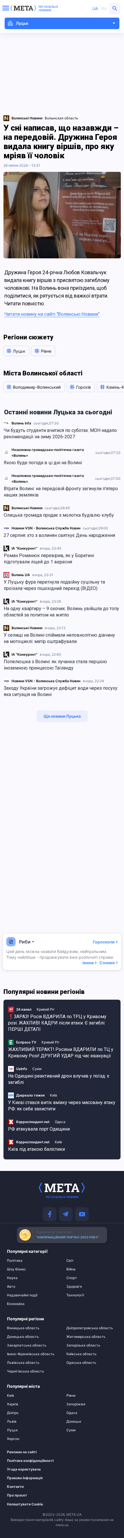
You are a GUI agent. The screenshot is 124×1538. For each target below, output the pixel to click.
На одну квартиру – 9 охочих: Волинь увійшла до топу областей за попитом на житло (61, 612)
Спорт (71, 1278)
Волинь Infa (21, 423)
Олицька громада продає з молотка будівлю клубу (59, 515)
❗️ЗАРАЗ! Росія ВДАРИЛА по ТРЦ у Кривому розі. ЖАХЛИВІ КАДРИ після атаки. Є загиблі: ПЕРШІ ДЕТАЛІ (57, 1023)
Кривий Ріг (46, 1009)
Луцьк (12, 1430)
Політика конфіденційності (29, 1461)
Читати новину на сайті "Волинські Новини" (51, 314)
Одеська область (81, 1363)
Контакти (15, 1487)
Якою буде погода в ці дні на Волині (43, 462)
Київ (53, 1095)
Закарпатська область (26, 1345)
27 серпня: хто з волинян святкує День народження (59, 535)
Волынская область (61, 118)
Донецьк (73, 1421)
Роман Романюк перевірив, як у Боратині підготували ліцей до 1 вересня (49, 559)
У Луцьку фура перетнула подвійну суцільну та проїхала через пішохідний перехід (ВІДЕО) (54, 585)
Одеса (60, 1122)
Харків (12, 1404)
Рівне (71, 1396)
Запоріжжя (75, 1404)
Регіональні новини (48, 8)
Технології (75, 1295)
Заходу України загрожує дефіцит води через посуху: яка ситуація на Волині (61, 691)
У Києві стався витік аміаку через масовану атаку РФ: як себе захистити (61, 1106)
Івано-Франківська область (31, 1354)
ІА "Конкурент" (24, 548)
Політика (14, 1261)
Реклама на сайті (22, 1452)
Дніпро (12, 1413)
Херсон (13, 1439)
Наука (12, 1278)
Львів (11, 1421)
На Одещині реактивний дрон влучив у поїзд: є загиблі (58, 1079)
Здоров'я (74, 1287)
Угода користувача (24, 1469)
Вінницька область (23, 1328)
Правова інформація (25, 1478)
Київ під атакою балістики (36, 1149)
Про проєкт (17, 1495)
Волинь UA (21, 575)
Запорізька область (83, 1345)
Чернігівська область (25, 1371)
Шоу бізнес (16, 1269)
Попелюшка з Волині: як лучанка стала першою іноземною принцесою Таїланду (55, 665)
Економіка (16, 1304)
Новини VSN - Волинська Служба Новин (46, 528)
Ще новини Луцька (62, 716)
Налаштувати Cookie (25, 1504)
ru (104, 8)
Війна (71, 1269)
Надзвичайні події (22, 1295)
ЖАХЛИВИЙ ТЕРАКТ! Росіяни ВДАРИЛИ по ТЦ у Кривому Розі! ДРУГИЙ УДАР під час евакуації (60, 1052)
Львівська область (23, 1363)
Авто (11, 1287)
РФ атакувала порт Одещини (39, 1129)
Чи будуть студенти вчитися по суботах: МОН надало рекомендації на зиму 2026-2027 (60, 433)
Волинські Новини (27, 508)
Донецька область (23, 1337)
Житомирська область (86, 1337)
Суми (37, 1069)
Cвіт (70, 1261)
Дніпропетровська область (89, 1328)
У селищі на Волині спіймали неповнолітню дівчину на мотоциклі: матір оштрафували (59, 638)
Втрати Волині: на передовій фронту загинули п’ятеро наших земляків (61, 492)
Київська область (81, 1354)
